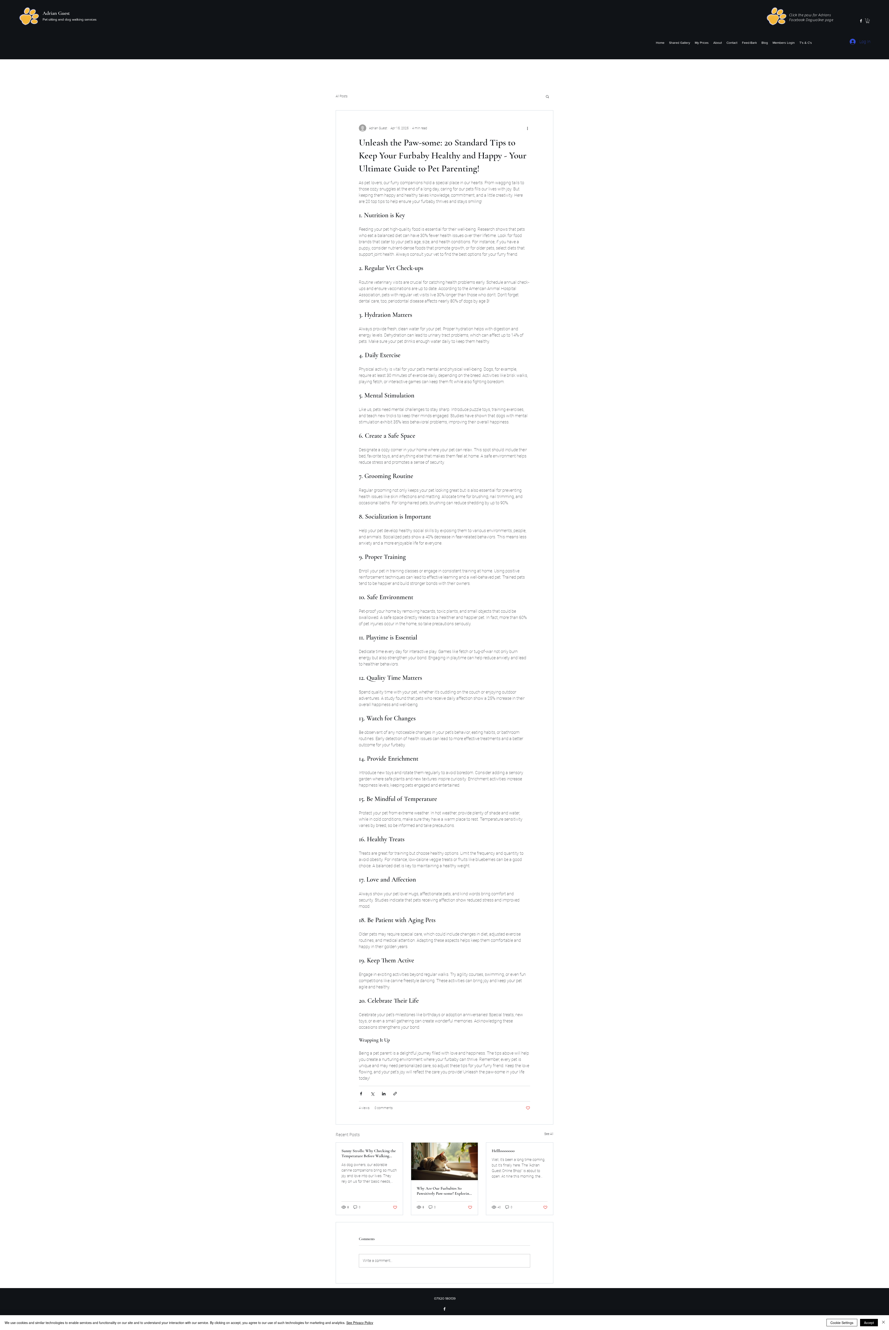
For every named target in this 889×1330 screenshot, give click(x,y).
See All (548, 1134)
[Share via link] (395, 1093)
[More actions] (527, 128)
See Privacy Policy (359, 1322)
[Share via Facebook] (361, 1093)
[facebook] (861, 21)
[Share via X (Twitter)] (372, 1093)
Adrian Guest (56, 13)
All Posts (341, 96)
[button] (867, 21)
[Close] (883, 1322)
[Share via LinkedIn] (384, 1093)
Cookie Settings (841, 1322)
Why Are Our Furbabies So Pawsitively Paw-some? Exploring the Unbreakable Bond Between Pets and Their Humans (444, 1191)
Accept (869, 1322)
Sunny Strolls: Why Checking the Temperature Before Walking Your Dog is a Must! (368, 1153)
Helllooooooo (503, 1150)
